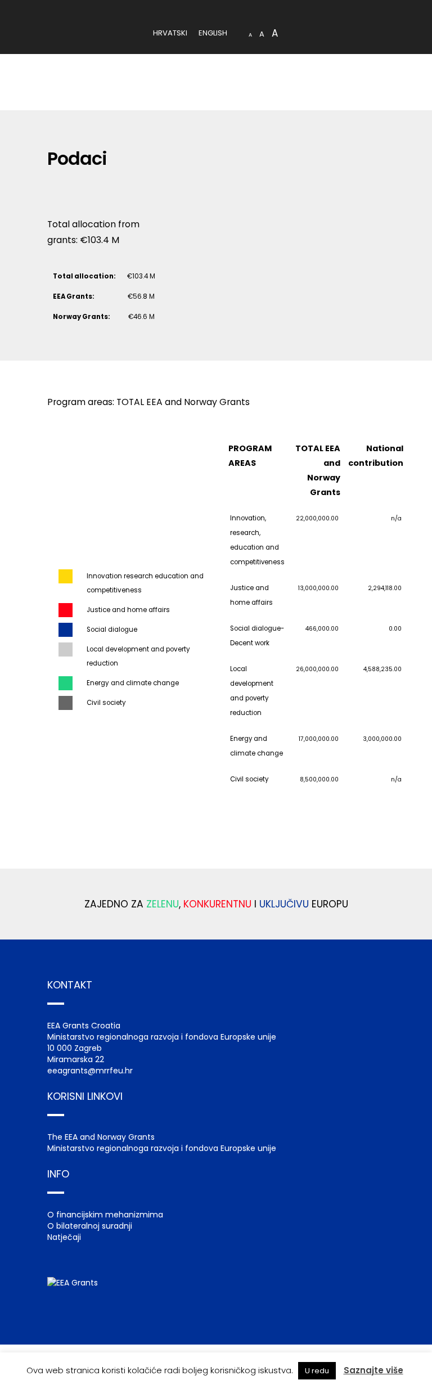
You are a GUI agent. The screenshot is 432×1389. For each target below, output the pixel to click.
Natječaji (64, 1237)
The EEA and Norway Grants (101, 1137)
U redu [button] (317, 1370)
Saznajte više (373, 1370)
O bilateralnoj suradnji (89, 1225)
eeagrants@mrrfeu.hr (90, 1070)
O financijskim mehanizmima (105, 1214)
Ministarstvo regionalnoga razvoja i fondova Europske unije (161, 1148)
